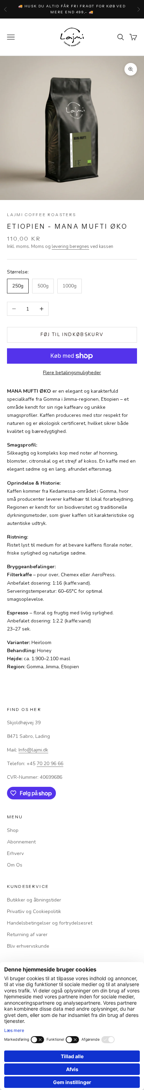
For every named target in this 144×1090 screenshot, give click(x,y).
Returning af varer (27, 934)
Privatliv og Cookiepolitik (34, 911)
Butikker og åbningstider (34, 900)
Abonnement (21, 842)
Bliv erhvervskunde (28, 946)
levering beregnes (70, 246)
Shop (13, 830)
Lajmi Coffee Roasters (41, 214)
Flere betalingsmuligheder (72, 372)
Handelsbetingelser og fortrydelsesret (49, 923)
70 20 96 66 (50, 763)
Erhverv (15, 853)
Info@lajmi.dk (33, 750)
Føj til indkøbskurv (72, 335)
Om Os (14, 865)
